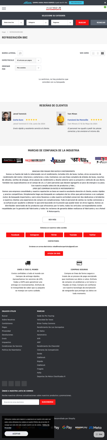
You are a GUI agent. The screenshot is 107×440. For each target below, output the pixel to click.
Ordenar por (6, 67)
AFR (38, 338)
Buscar (82, 22)
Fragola (40, 369)
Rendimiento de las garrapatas (50, 327)
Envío (4, 338)
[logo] (53, 8)
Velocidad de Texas (45, 319)
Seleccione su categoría (53, 15)
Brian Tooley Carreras (46, 323)
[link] (12, 160)
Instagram (34, 235)
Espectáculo (8, 60)
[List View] (93, 53)
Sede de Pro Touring (45, 316)
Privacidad (6, 331)
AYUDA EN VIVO (53, 253)
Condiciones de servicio (12, 346)
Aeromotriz (42, 334)
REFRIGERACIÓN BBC (16, 32)
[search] (10, 8)
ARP (38, 342)
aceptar (16, 433)
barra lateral (9, 53)
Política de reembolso (11, 350)
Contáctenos (7, 323)
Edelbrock (41, 357)
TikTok (54, 235)
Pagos (4, 327)
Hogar (4, 32)
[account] (97, 8)
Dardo (39, 353)
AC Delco (40, 331)
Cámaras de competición (48, 350)
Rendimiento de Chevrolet (48, 346)
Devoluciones (7, 334)
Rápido (40, 361)
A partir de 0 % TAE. (57, 3)
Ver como (84, 53)
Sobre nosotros (8, 319)
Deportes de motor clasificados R (51, 376)
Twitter (92, 235)
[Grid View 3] (102, 53)
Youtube (73, 235)
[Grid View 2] (98, 53)
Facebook (15, 235)
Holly (39, 372)
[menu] (4, 9)
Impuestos (6, 342)
